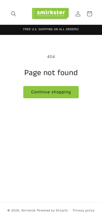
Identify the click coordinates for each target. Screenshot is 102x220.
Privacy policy (84, 210)
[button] (13, 14)
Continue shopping (51, 91)
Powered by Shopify (52, 210)
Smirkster (28, 210)
